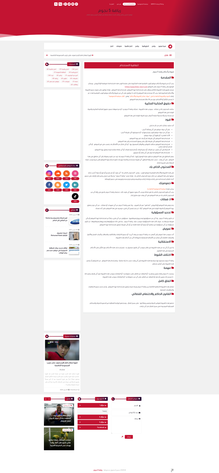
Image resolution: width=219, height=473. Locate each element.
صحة (75, 81)
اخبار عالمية (128, 46)
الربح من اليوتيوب (71, 75)
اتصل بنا (112, 4)
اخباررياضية (145, 46)
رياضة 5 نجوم (109, 11)
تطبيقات (74, 78)
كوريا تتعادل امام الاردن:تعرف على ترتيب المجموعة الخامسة (82, 55)
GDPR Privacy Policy (157, 4)
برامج (154, 46)
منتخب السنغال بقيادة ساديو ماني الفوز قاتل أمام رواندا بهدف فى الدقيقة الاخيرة (60, 418)
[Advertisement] (109, 23)
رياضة (55, 78)
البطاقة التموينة (60, 72)
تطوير (64, 78)
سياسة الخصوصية (142, 4)
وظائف (74, 84)
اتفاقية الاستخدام (129, 4)
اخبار (111, 46)
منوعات (119, 46)
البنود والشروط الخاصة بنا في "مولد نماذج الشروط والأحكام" (149, 96)
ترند (50, 75)
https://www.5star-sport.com (136, 87)
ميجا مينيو (162, 46)
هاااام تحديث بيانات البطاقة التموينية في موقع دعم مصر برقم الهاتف (57, 250)
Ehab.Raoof (74, 389)
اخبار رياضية (64, 69)
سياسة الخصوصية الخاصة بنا (156, 189)
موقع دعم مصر (53, 81)
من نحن (119, 4)
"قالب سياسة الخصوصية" (116, 96)
